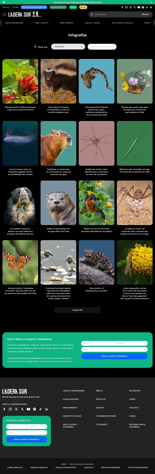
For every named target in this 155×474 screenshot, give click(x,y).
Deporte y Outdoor (93, 23)
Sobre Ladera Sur (14, 467)
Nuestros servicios (39, 467)
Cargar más (77, 310)
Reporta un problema (110, 467)
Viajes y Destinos (41, 23)
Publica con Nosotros (66, 467)
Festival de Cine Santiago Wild (34, 7)
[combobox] (120, 14)
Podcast (15, 7)
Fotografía (101, 424)
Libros (132, 399)
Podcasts (133, 408)
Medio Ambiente (66, 23)
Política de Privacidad (138, 467)
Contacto (88, 467)
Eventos (100, 408)
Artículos (101, 399)
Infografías (134, 391)
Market (73, 7)
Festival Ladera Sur (58, 7)
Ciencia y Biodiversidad (14, 23)
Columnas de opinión (106, 416)
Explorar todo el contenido (137, 425)
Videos (132, 416)
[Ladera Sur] (24, 14)
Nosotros (6, 7)
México (83, 7)
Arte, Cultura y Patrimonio (122, 23)
